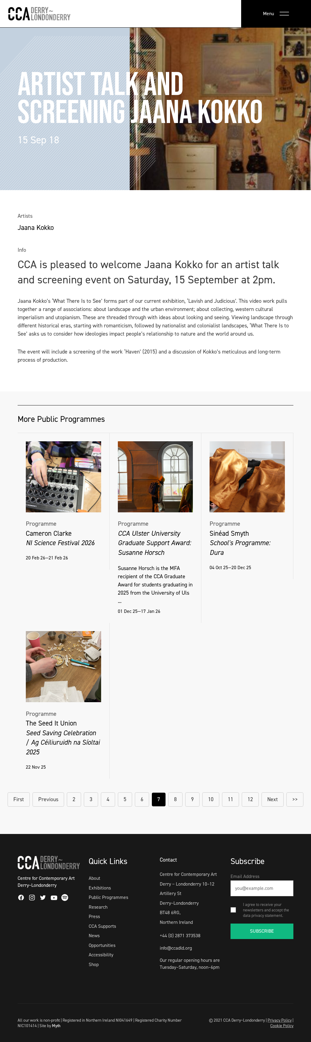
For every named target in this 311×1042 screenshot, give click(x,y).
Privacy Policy (280, 1020)
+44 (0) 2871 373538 (180, 935)
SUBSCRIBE (262, 931)
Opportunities (102, 945)
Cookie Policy (281, 1025)
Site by (49, 1025)
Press (94, 916)
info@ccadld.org (176, 948)
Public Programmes (108, 897)
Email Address (245, 876)
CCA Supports (102, 926)
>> (295, 799)
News (94, 935)
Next (272, 799)
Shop (94, 964)
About (94, 878)
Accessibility (101, 954)
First (18, 799)
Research (98, 907)
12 (250, 799)
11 (230, 799)
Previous (48, 799)
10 (211, 799)
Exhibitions (100, 888)
